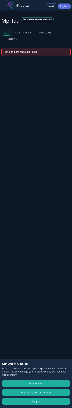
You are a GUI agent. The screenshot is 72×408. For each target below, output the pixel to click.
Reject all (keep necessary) (36, 392)
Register (64, 6)
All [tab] (6, 32)
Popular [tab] (45, 32)
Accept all (36, 401)
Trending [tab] (10, 38)
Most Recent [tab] (24, 32)
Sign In (51, 6)
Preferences (36, 383)
